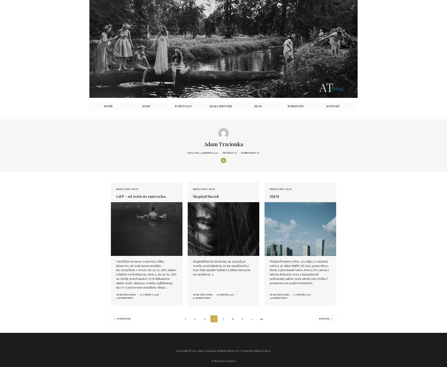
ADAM (146, 106)
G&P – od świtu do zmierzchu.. (141, 196)
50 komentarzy (201, 298)
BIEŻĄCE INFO (123, 189)
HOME (108, 106)
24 (261, 318)
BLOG (258, 106)
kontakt (333, 106)
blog (135, 189)
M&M (274, 196)
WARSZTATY (296, 106)
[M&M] (300, 229)
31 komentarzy (124, 298)
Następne (324, 318)
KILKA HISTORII (221, 106)
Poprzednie (124, 318)
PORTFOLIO (183, 106)
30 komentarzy (278, 298)
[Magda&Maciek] (223, 229)
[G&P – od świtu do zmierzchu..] (146, 229)
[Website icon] (223, 160)
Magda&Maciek (206, 196)
